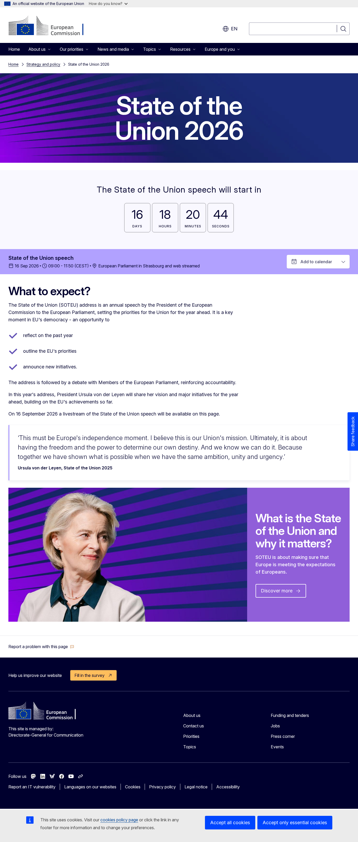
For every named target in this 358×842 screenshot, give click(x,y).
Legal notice (196, 786)
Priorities (191, 736)
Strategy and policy (43, 64)
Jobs (275, 725)
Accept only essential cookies (295, 822)
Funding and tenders (290, 715)
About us (191, 715)
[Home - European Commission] (50, 26)
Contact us (193, 725)
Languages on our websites (90, 786)
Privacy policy (162, 786)
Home (14, 49)
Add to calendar (316, 261)
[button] (41, 646)
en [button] (234, 28)
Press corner (283, 736)
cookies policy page (119, 819)
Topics (189, 746)
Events (277, 746)
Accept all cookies (230, 822)
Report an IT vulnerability (32, 786)
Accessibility (228, 786)
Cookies (132, 786)
